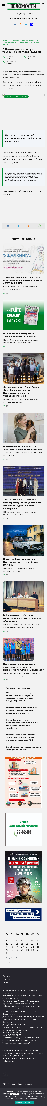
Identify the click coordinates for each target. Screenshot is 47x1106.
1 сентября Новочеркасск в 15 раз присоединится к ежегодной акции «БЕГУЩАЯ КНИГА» (22, 280)
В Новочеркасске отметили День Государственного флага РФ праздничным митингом (21, 710)
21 (27, 947)
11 (11, 944)
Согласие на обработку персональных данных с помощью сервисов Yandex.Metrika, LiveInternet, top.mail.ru (23, 1053)
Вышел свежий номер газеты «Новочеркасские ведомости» (19, 335)
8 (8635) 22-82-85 (25, 13)
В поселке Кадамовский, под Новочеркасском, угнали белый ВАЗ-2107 (20, 562)
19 (17, 947)
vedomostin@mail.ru (27, 18)
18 (12, 947)
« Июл (8, 962)
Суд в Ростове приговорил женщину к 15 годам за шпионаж (23, 748)
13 (22, 944)
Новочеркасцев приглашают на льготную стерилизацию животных (22, 447)
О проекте (7, 979)
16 (37, 944)
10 (7, 944)
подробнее (14, 1094)
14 (27, 944)
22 (32, 947)
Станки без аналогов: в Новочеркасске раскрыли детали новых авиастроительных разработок (21, 724)
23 (38, 947)
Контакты (6, 983)
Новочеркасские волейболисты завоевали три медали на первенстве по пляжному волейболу (23, 667)
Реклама (6, 976)
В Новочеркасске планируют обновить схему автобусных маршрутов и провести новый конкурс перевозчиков (20, 697)
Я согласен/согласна (24, 1102)
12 (17, 944)
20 (22, 947)
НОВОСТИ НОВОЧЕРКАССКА (16, 96)
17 (6, 947)
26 (17, 950)
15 (32, 944)
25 (12, 950)
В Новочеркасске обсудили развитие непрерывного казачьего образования (22, 618)
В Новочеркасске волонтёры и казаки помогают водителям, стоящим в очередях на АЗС (20, 737)
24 (7, 950)
